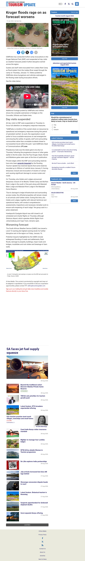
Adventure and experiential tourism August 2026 (64, 64)
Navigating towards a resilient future (63, 167)
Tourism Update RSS (42, 545)
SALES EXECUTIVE (57, 193)
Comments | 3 (10, 422)
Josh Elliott (70, 163)
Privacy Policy (42, 534)
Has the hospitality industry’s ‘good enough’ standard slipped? (63, 156)
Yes (55, 125)
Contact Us (42, 548)
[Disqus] (27, 319)
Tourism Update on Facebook (42, 538)
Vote (74, 132)
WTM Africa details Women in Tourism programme (32, 451)
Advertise (42, 555)
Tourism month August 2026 (64, 16)
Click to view (74, 12)
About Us (42, 552)
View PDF (64, 58)
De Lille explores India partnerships (34, 461)
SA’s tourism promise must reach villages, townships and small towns (20, 418)
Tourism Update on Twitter (42, 541)
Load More (27, 525)
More (74, 173)
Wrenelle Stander (57, 169)
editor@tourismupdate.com (36, 286)
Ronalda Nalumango (41, 426)
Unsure (56, 129)
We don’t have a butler (59, 163)
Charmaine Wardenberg (64, 151)
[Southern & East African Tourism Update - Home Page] (21, 4)
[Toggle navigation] (77, 4)
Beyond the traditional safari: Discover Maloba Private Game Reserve (32, 387)
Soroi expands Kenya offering (32, 513)
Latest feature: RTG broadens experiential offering (32, 407)
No (55, 127)
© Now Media (42, 531)
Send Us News (43, 559)
